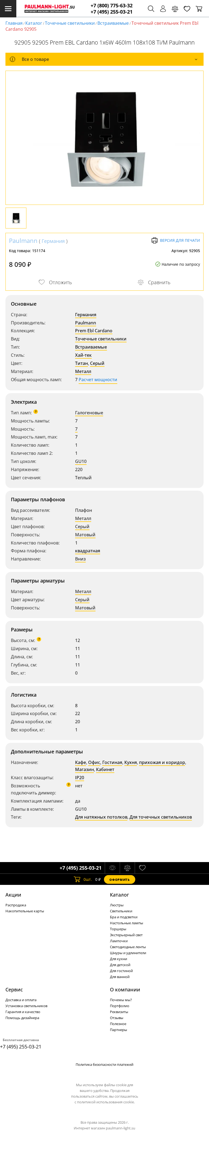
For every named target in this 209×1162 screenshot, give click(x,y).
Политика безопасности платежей (104, 1064)
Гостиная (112, 762)
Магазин (84, 769)
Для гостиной (121, 970)
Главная (14, 23)
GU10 (81, 461)
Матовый (85, 535)
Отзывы (116, 1017)
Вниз (80, 559)
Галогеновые (89, 413)
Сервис (14, 989)
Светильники (121, 911)
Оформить (119, 880)
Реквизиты (119, 1011)
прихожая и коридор (162, 762)
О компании (125, 989)
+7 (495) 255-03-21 (112, 12)
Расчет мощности (98, 380)
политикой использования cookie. (106, 1102)
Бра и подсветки (123, 916)
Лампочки (119, 940)
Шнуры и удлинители (128, 952)
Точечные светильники (70, 23)
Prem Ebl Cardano (93, 331)
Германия (53, 241)
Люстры (117, 905)
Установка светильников (26, 1005)
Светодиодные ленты (128, 946)
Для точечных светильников (161, 817)
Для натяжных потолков (101, 817)
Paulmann (23, 240)
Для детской (120, 964)
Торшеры (118, 928)
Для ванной (120, 976)
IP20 (79, 778)
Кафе (80, 762)
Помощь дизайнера (22, 1017)
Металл (83, 371)
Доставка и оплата (20, 999)
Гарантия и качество (22, 1011)
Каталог (33, 23)
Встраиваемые (113, 23)
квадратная (87, 551)
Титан (81, 363)
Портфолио (119, 1005)
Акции (13, 894)
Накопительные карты (24, 911)
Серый (97, 363)
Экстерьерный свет (126, 934)
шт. (88, 879)
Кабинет (105, 769)
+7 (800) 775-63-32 (112, 5)
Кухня (130, 762)
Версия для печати (180, 240)
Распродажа (15, 905)
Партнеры (118, 1029)
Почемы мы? (121, 999)
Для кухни (118, 958)
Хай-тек (83, 355)
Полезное (118, 1023)
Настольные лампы (126, 922)
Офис (94, 762)
